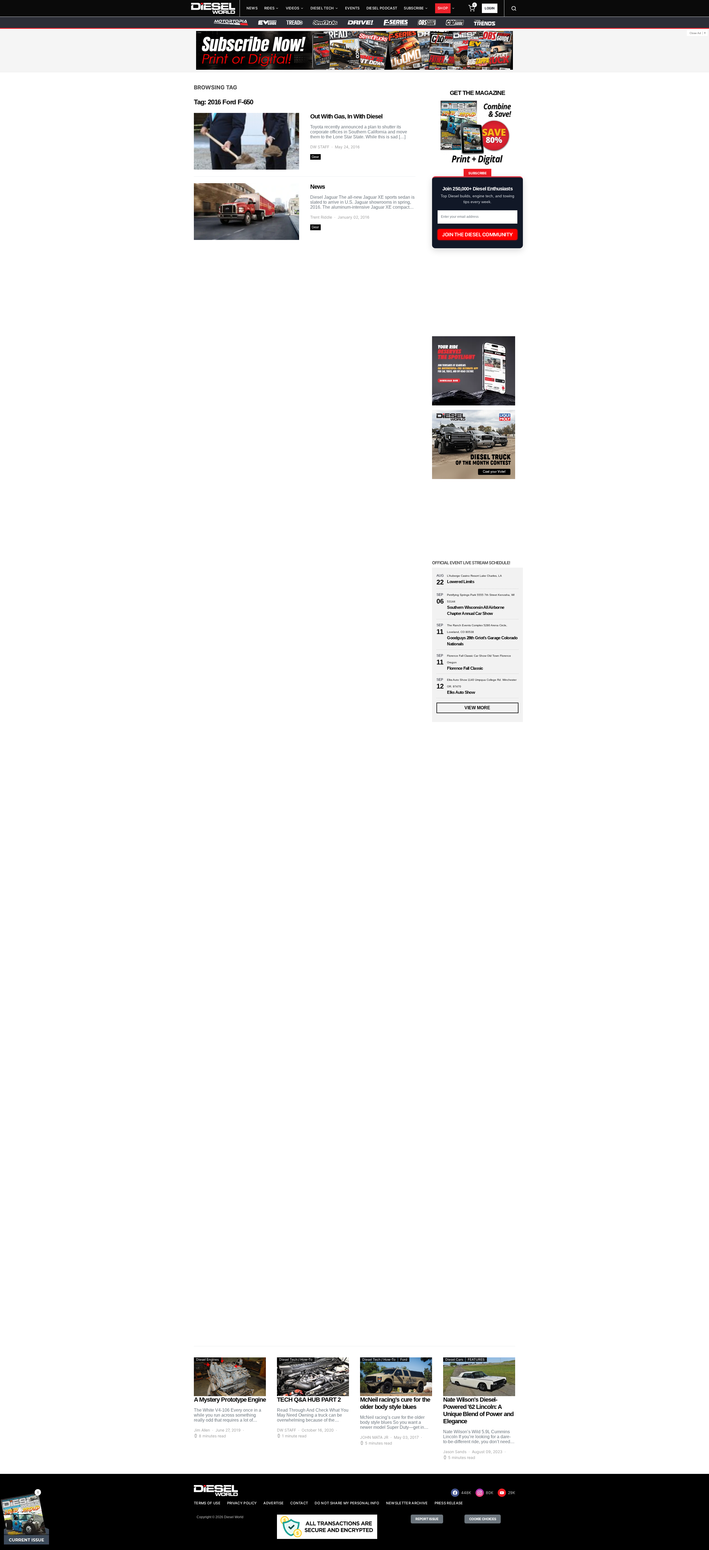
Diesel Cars (454, 1359)
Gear (315, 157)
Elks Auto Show (461, 692)
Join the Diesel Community (477, 234)
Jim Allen (202, 1430)
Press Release (449, 1503)
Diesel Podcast (381, 8)
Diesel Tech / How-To (295, 1359)
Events (352, 8)
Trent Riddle (321, 217)
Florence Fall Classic (465, 668)
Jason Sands (454, 1451)
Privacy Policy (242, 1503)
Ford (403, 1359)
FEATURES (476, 1359)
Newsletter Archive (407, 1503)
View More (477, 707)
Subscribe (414, 8)
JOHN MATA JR (374, 1437)
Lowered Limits (460, 581)
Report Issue (426, 1519)
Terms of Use (207, 1503)
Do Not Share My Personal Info (347, 1503)
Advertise (273, 1503)
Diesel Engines (207, 1359)
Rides (269, 8)
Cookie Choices (482, 1519)
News (252, 8)
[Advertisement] (473, 1289)
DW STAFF (319, 146)
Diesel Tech (322, 8)
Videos (292, 8)
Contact (299, 1503)
